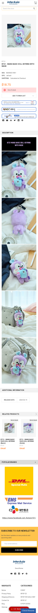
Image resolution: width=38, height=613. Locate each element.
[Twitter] (14, 120)
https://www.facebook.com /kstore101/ (19, 518)
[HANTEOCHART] (19, 102)
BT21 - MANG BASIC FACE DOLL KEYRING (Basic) (8, 441)
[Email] (7, 120)
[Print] (11, 120)
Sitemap (4, 607)
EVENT (23, 590)
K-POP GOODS (25, 604)
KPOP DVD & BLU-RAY (28, 597)
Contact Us (5, 600)
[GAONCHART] (19, 109)
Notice (4, 590)
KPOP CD (24, 593)
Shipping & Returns (8, 597)
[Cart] (35, 3)
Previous (31, 414)
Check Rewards (28, 611)
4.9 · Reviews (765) (20, 609)
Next (36, 414)
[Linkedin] (18, 120)
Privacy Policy (6, 593)
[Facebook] (3, 120)
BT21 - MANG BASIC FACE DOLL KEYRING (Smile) (27, 441)
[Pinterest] (22, 120)
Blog (3, 604)
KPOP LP (23, 600)
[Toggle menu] (3, 3)
